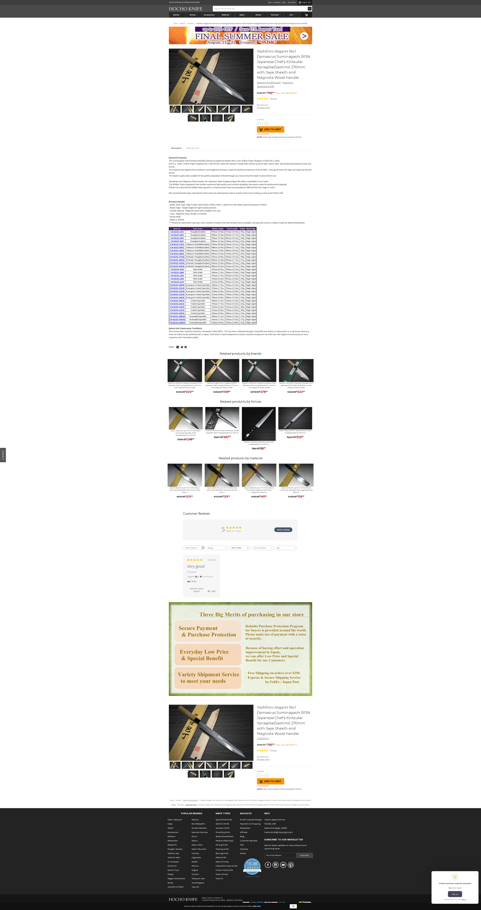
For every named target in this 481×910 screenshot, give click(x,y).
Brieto (170, 883)
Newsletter (292, 2)
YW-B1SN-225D (177, 282)
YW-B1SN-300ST (177, 247)
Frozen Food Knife (224, 870)
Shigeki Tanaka (175, 849)
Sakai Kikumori (199, 849)
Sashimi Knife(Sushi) (269, 82)
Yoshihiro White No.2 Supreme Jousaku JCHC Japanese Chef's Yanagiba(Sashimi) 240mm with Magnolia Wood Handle (259, 385)
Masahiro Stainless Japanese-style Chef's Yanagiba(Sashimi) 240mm (259, 443)
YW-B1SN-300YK (177, 260)
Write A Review (283, 530)
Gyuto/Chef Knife (224, 819)
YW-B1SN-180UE (177, 301)
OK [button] (293, 906)
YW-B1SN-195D (177, 276)
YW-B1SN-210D (177, 279)
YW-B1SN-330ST (177, 251)
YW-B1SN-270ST (177, 244)
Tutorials (275, 15)
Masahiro (172, 845)
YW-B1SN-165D (177, 269)
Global (195, 862)
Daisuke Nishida (200, 832)
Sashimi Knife (222, 824)
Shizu (194, 836)
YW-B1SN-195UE (177, 304)
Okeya (170, 874)
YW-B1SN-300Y (177, 235)
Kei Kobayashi (198, 824)
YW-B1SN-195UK (177, 288)
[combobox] (217, 548)
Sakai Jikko (197, 845)
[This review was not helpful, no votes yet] (213, 591)
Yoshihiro (287, 82)
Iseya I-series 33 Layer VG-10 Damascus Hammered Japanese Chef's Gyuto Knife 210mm (185, 490)
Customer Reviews (248, 840)
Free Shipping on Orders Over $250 (184, 2)
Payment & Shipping (250, 824)
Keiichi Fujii (173, 870)
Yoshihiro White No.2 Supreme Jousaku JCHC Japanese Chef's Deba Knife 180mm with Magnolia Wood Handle (296, 385)
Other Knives (222, 874)
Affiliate (243, 832)
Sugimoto (196, 857)
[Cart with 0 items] (306, 14)
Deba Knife (221, 857)
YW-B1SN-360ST (177, 254)
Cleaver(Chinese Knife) (226, 866)
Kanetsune (173, 832)
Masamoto (173, 840)
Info (291, 15)
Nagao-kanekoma (176, 878)
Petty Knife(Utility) (224, 840)
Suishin (195, 874)
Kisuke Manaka (199, 828)
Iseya (170, 824)
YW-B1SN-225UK (177, 294)
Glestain (171, 836)
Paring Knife (222, 845)
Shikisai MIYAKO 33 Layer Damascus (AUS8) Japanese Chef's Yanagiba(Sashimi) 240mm (222, 432)
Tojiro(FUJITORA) (175, 887)
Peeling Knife (222, 849)
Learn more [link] (256, 906)
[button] (3, 455)
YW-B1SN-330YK (177, 263)
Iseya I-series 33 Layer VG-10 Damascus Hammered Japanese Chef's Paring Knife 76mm (222, 490)
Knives (193, 15)
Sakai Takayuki (175, 819)
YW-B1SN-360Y (177, 241)
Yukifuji (195, 853)
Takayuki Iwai (198, 878)
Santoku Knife (222, 828)
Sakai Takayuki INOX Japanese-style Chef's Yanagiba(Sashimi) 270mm (295, 432)
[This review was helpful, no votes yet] (209, 591)
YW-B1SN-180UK (177, 285)
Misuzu (195, 866)
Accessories (209, 15)
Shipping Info (192, 148)
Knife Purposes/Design (251, 819)
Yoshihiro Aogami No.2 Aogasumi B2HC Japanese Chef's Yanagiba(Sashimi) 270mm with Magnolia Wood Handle (221, 385)
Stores (258, 15)
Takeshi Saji (173, 853)
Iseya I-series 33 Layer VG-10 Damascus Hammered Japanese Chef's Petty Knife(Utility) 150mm (259, 490)
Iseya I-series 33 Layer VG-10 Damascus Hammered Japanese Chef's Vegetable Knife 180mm (296, 490)
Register (278, 2)
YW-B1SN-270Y (177, 232)
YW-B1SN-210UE (177, 307)
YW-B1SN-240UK (177, 298)
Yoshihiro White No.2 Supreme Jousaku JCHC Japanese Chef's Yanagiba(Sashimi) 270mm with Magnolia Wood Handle (185, 385)
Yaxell (170, 828)
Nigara (195, 870)
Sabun (195, 840)
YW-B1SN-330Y (177, 238)
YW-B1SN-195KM (177, 319)
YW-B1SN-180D (177, 272)
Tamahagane (198, 883)
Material (225, 15)
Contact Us (218, 898)
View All (195, 887)
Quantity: (260, 119)
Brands (176, 15)
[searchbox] (192, 548)
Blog (283, 2)
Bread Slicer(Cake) (224, 836)
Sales (241, 15)
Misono (195, 819)
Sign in (270, 2)
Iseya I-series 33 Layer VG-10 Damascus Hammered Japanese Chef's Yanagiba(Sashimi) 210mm (185, 433)
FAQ (242, 845)
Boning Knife (222, 853)
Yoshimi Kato (174, 857)
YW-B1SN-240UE (177, 313)
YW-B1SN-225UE (177, 310)
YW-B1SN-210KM (177, 323)
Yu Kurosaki (173, 862)
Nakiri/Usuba (222, 862)
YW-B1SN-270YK (177, 257)
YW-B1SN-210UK (177, 291)
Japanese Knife (265, 86)
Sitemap (244, 849)
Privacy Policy (207, 898)
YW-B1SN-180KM (177, 316)
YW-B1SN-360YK (177, 266)
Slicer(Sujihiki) (223, 832)
